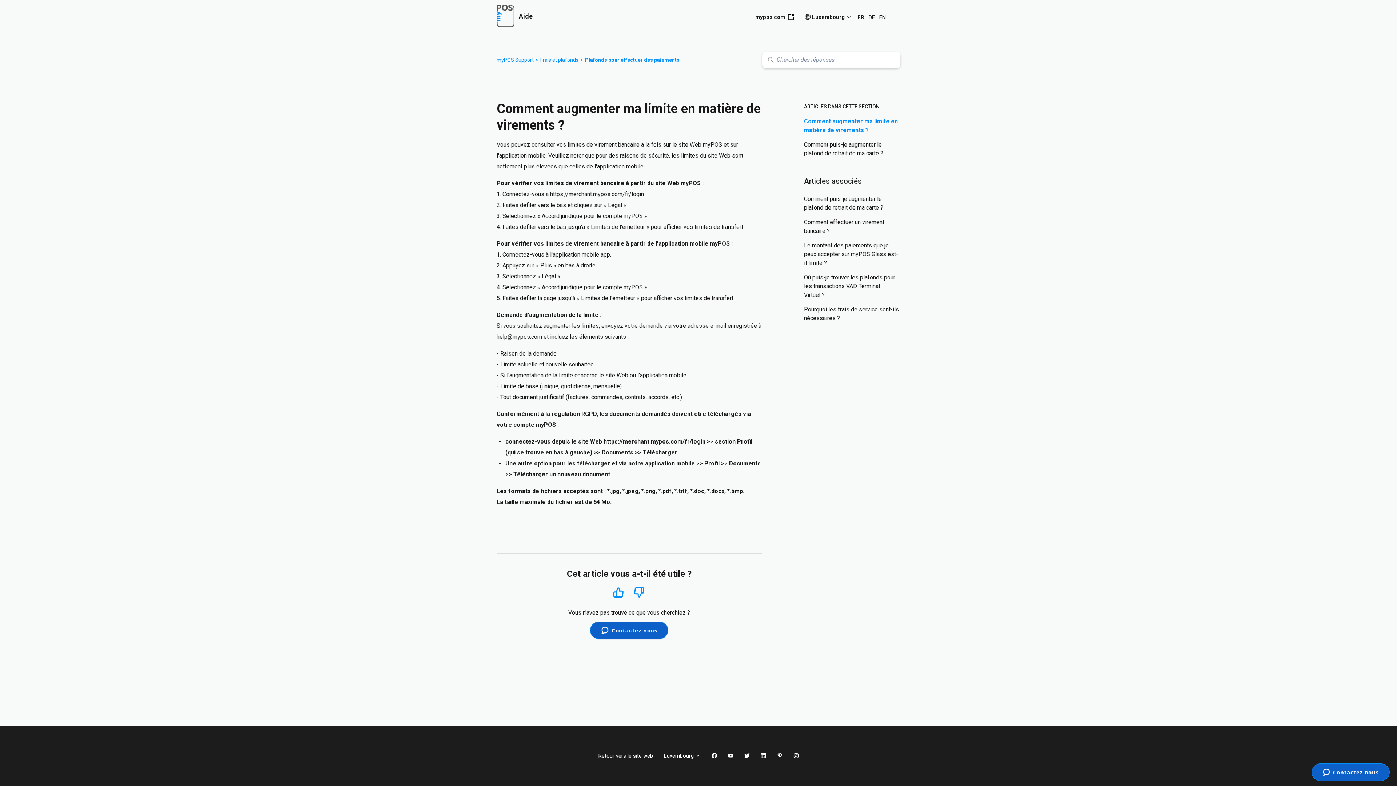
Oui (618, 592)
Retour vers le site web (625, 756)
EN (882, 17)
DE (872, 17)
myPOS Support (515, 60)
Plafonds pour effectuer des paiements (632, 60)
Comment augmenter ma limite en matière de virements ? (851, 126)
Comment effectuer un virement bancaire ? (844, 226)
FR (860, 17)
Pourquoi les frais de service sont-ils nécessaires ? (851, 314)
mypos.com (770, 17)
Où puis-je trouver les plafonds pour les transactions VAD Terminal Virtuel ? (849, 286)
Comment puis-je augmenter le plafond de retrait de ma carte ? (843, 149)
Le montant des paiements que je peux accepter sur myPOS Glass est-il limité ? (851, 254)
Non (639, 592)
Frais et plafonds (559, 60)
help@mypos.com (519, 336)
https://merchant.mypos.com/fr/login (597, 194)
